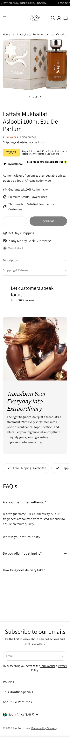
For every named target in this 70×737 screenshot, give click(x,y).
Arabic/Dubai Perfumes (30, 34)
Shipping (9, 142)
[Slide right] (40, 97)
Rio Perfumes (21, 728)
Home (6, 34)
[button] (35, 261)
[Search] (53, 18)
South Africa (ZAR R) (21, 714)
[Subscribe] (63, 656)
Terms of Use (47, 666)
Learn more (53, 153)
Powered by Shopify (44, 728)
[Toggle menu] (4, 18)
